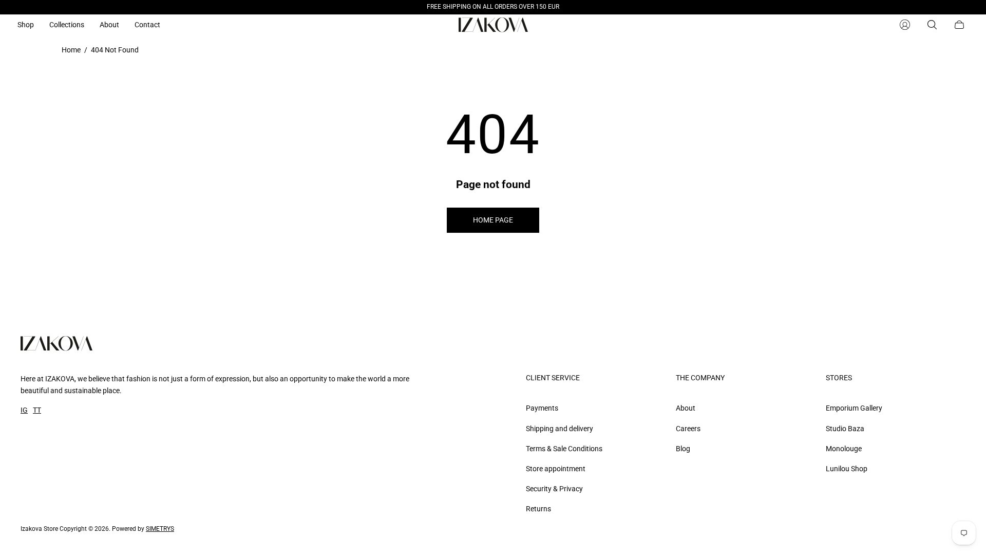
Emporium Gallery (854, 408)
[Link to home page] (56, 344)
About (685, 408)
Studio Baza (845, 428)
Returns (538, 509)
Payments (542, 408)
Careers (688, 428)
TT (37, 410)
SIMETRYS (160, 528)
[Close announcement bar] (960, 7)
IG (24, 410)
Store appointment (555, 469)
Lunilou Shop (846, 469)
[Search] (932, 24)
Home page (493, 220)
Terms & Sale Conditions (564, 449)
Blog (683, 449)
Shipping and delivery (559, 428)
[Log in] (905, 24)
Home (71, 50)
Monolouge (844, 449)
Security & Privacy (554, 489)
